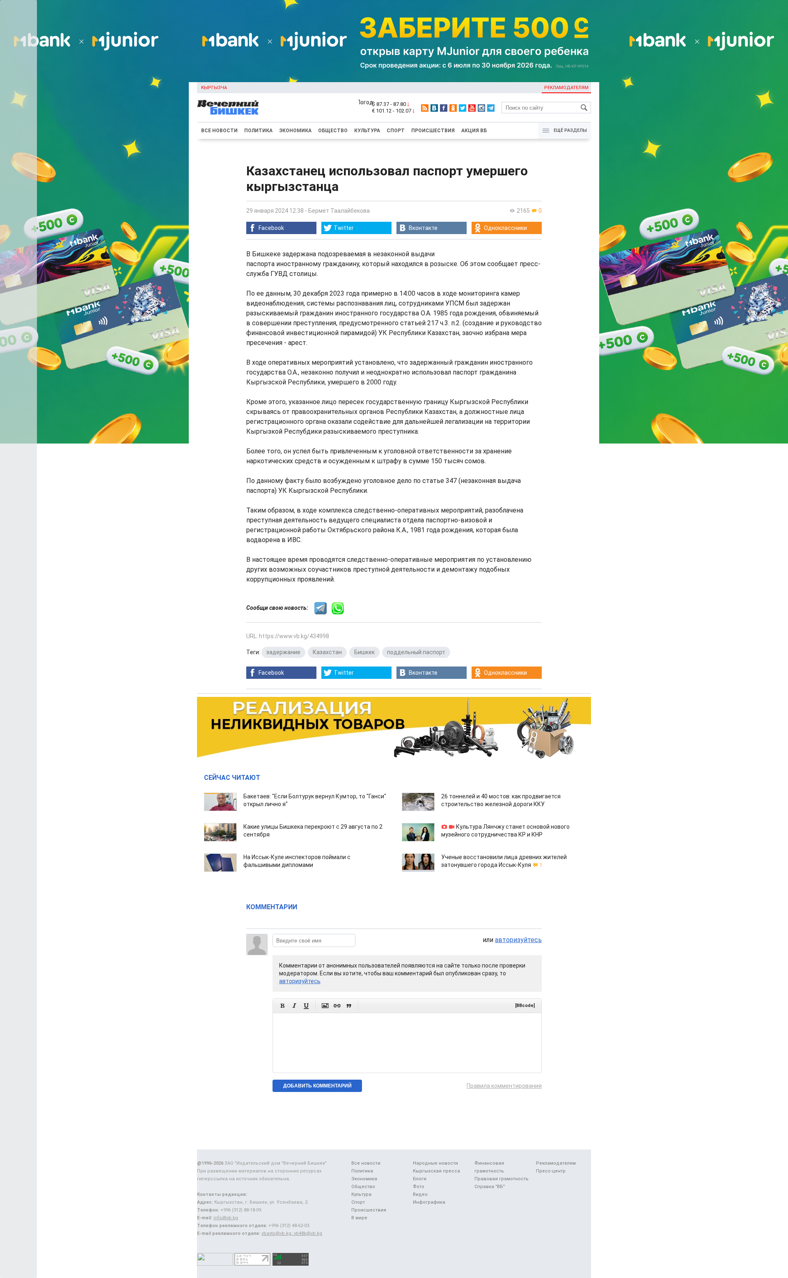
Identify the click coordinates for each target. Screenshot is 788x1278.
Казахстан (327, 652)
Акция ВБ (474, 130)
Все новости (219, 130)
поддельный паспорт (416, 652)
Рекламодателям (566, 87)
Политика (258, 130)
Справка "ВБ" (489, 1186)
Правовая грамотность (501, 1178)
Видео (420, 1194)
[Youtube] (472, 108)
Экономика (295, 130)
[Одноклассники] (453, 108)
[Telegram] (491, 108)
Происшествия (433, 130)
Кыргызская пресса (436, 1171)
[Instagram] (481, 108)
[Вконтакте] (434, 108)
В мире (359, 1218)
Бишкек (364, 652)
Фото (418, 1186)
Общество (333, 130)
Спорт (396, 130)
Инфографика (429, 1202)
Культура (367, 130)
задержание (283, 652)
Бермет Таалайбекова (339, 210)
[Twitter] (462, 108)
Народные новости (435, 1163)
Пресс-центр (551, 1171)
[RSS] (424, 108)
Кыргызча (214, 87)
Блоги (419, 1178)
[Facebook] (443, 108)
